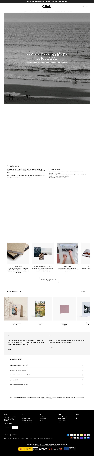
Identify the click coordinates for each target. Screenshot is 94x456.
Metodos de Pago (61, 418)
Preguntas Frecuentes (62, 416)
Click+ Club (60, 422)
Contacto (41, 420)
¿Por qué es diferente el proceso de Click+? (19, 384)
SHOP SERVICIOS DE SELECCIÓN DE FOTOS (48, 280)
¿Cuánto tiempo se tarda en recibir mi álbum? (20, 375)
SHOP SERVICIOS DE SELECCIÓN (43, 271)
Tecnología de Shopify (48, 438)
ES (3, 1)
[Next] (83, 254)
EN (1, 1)
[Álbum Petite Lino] (64, 309)
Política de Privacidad (26, 418)
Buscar (23, 416)
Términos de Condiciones (27, 422)
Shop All (83, 291)
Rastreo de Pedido (61, 420)
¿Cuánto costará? (14, 379)
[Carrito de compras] (89, 6)
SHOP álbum (18, 272)
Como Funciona (43, 418)
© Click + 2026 (6, 438)
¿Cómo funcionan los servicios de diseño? (19, 365)
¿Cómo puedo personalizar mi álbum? (18, 370)
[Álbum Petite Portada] (16, 309)
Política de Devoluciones (27, 420)
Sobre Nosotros (43, 416)
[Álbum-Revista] (40, 309)
